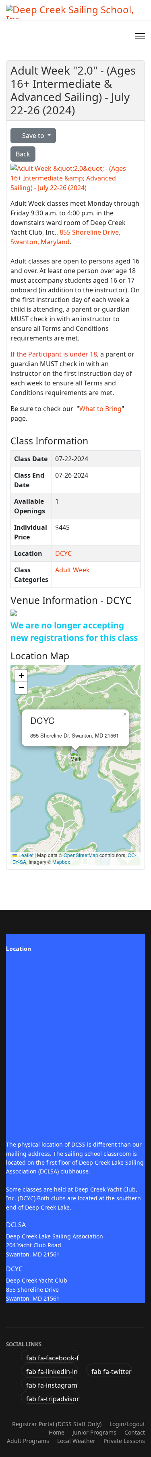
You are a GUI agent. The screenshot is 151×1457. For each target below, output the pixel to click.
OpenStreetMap (81, 854)
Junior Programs (94, 1432)
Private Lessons (124, 1441)
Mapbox (61, 861)
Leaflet (25, 854)
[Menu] (140, 36)
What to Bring (100, 408)
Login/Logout (127, 1424)
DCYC (63, 553)
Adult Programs (28, 1441)
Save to (33, 135)
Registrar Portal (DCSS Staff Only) (56, 1424)
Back (23, 154)
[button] (75, 757)
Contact (134, 1432)
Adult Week (72, 569)
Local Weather (76, 1441)
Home (56, 1432)
